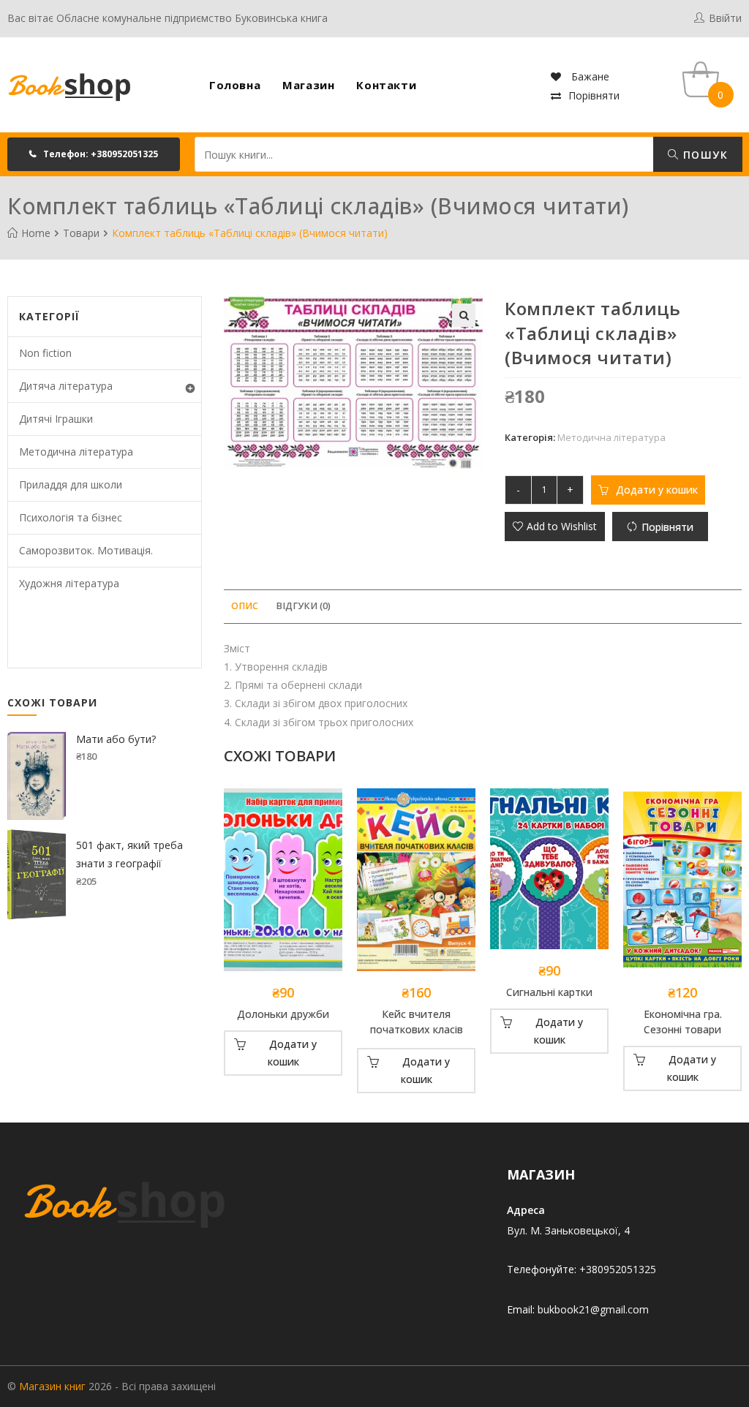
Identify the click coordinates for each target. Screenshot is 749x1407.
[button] (93, 154)
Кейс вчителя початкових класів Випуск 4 (416, 1023)
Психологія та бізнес (70, 517)
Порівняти (594, 95)
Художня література (69, 583)
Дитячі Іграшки (56, 419)
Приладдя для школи (70, 484)
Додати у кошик (657, 490)
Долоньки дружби (283, 1014)
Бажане (588, 76)
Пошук (704, 155)
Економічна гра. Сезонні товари (683, 1021)
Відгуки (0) (303, 606)
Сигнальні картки (549, 992)
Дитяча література (66, 386)
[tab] (245, 606)
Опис (244, 606)
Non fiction (45, 353)
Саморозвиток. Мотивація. (86, 550)
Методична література (611, 437)
